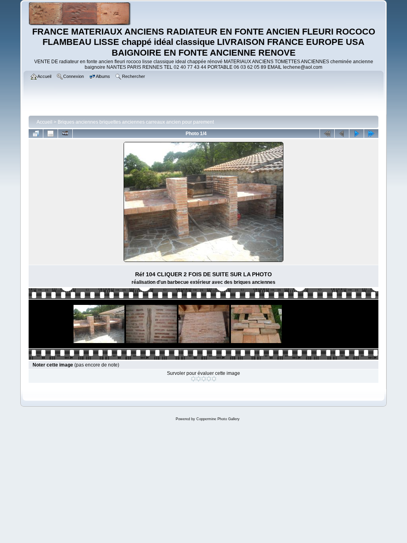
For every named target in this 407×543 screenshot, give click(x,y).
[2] (198, 379)
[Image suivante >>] (356, 133)
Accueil (44, 122)
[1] (193, 379)
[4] (208, 379)
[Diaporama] (65, 133)
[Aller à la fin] (371, 133)
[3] (203, 379)
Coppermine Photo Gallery (218, 419)
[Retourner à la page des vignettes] (36, 133)
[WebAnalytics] (203, 437)
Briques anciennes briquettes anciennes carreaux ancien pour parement (136, 122)
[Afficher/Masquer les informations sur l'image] (50, 133)
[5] (214, 379)
